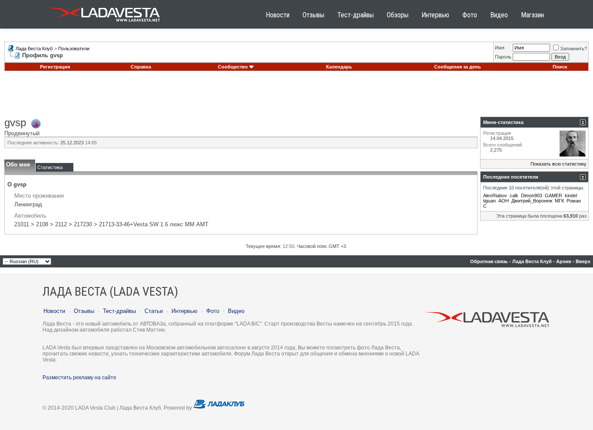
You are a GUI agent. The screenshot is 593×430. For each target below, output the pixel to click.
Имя (499, 47)
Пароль (503, 56)
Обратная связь (489, 261)
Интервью (435, 15)
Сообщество (233, 66)
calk (514, 195)
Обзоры (398, 15)
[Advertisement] (296, 97)
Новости (278, 15)
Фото (469, 15)
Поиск (560, 66)
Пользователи (73, 48)
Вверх (583, 261)
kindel (571, 195)
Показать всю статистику (558, 163)
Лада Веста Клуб (34, 48)
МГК (559, 200)
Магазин (532, 15)
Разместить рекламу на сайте (79, 378)
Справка (141, 66)
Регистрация (55, 66)
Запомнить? (573, 48)
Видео (499, 15)
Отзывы (313, 15)
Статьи (154, 311)
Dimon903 (531, 195)
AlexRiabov (495, 195)
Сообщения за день (457, 66)
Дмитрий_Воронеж (531, 200)
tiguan (489, 200)
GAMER (553, 195)
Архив (563, 261)
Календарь (339, 66)
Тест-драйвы (355, 15)
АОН (503, 200)
